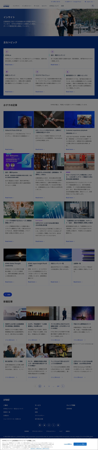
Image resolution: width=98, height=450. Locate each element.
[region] (49, 444)
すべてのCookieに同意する (80, 444)
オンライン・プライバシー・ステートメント (40, 448)
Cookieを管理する (68, 444)
